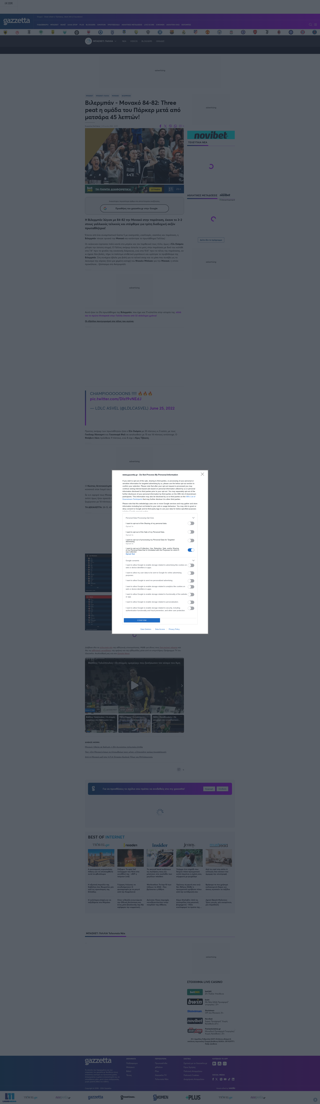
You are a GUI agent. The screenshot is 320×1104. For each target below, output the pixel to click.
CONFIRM (142, 620)
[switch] (191, 523)
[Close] (203, 475)
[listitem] (160, 518)
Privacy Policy (174, 629)
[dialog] (160, 552)
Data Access (160, 629)
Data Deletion (145, 629)
